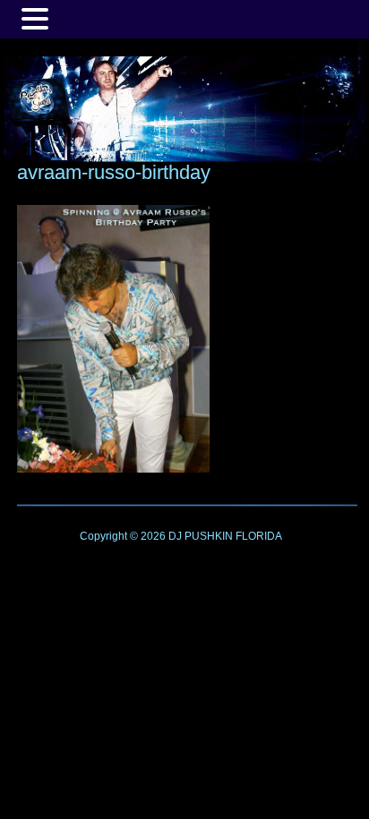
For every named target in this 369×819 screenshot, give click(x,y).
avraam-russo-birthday (113, 172)
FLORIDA (259, 536)
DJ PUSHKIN (199, 536)
